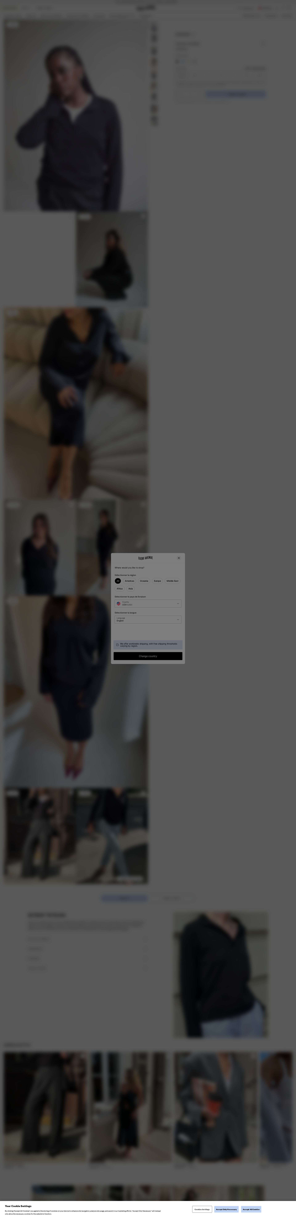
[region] (148, 1209)
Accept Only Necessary (226, 1209)
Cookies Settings (202, 1209)
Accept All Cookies (251, 1209)
